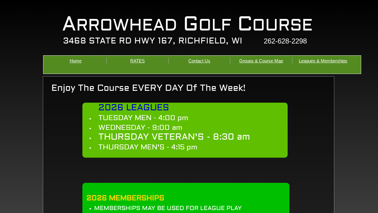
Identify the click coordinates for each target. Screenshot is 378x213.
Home (76, 60)
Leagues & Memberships (323, 60)
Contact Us (199, 60)
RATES (137, 60)
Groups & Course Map (261, 60)
